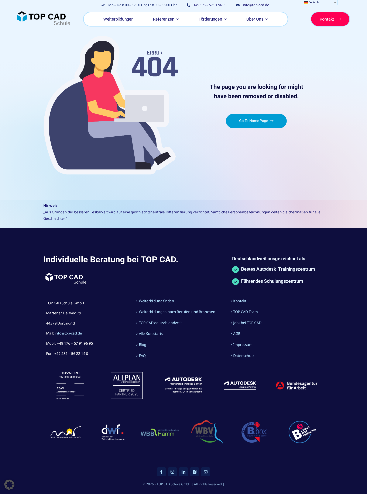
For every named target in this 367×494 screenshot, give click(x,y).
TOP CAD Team (245, 311)
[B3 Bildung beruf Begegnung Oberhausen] (301, 418)
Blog (142, 344)
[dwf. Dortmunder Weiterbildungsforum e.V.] (113, 423)
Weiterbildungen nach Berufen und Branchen (177, 311)
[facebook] (161, 471)
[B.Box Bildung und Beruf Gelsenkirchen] (254, 420)
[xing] (194, 471)
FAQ (142, 355)
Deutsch (313, 2)
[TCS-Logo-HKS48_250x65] (43, 13)
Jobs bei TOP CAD (247, 322)
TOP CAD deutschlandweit (160, 322)
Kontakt (239, 300)
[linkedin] (183, 471)
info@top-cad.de (256, 5)
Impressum (242, 344)
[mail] (205, 471)
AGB (236, 333)
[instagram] (172, 471)
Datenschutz (243, 355)
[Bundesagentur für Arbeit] (296, 383)
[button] (9, 484)
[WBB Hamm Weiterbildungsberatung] (160, 429)
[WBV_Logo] (207, 422)
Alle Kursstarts (151, 333)
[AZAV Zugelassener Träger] (70, 373)
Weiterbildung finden (156, 300)
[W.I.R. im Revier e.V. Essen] (66, 426)
